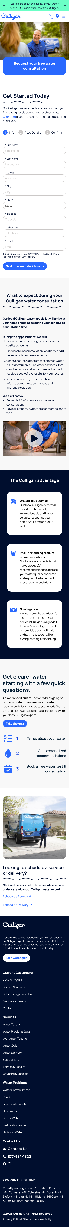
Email (9, 241)
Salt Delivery (11, 1060)
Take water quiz (16, 958)
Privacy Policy (12, 1219)
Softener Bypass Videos (18, 994)
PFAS (6, 1097)
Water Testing (12, 1024)
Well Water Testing (15, 1038)
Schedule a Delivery (16, 905)
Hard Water (10, 1111)
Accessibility (43, 1219)
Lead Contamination (16, 1104)
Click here (9, 117)
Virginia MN (28, 1180)
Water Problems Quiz (16, 1031)
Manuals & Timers (14, 1001)
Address (9, 172)
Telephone (11, 227)
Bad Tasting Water (14, 1125)
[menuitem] (57, 16)
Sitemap (27, 1219)
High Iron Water (13, 1132)
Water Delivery (12, 1053)
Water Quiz (10, 1045)
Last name (11, 158)
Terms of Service (21, 256)
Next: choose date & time (23, 266)
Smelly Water (11, 1118)
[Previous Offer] (4, 6)
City (8, 186)
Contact (8, 1008)
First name (11, 145)
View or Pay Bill (12, 980)
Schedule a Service (15, 896)
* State (9, 200)
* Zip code (10, 213)
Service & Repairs (14, 987)
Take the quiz (15, 723)
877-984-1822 (19, 1156)
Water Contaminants (16, 1090)
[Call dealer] (50, 16)
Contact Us (17, 1148)
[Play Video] (34, 438)
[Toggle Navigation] (64, 16)
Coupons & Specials (15, 1074)
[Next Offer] (65, 6)
